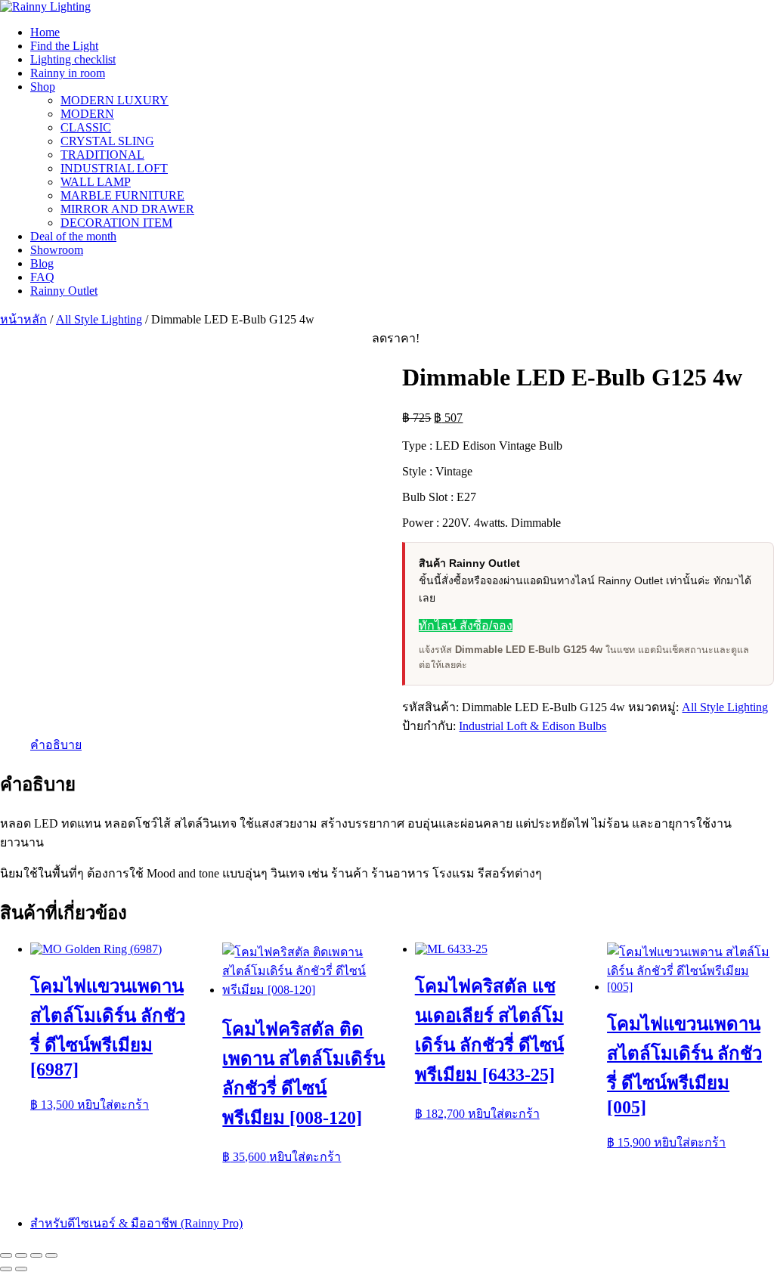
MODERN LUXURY (114, 100)
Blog (42, 263)
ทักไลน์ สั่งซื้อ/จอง (465, 625)
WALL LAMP (95, 181)
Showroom (56, 249)
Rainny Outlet (64, 290)
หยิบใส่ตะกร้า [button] (113, 1104)
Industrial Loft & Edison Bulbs (532, 726)
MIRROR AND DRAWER (127, 209)
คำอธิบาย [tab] (56, 744)
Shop (42, 86)
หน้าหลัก (23, 319)
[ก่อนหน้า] (6, 1269)
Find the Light (64, 45)
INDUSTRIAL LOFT (114, 168)
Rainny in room (67, 73)
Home (45, 32)
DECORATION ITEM (116, 222)
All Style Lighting (99, 319)
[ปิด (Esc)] (51, 1255)
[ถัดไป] (21, 1269)
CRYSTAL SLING (107, 141)
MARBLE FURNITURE (122, 195)
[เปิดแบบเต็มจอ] (21, 1255)
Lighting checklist (73, 59)
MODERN (87, 113)
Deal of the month (73, 236)
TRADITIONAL (102, 154)
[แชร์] (36, 1255)
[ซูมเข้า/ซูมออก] (6, 1255)
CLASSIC (85, 127)
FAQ (42, 277)
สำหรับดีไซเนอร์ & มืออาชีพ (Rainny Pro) (136, 1223)
